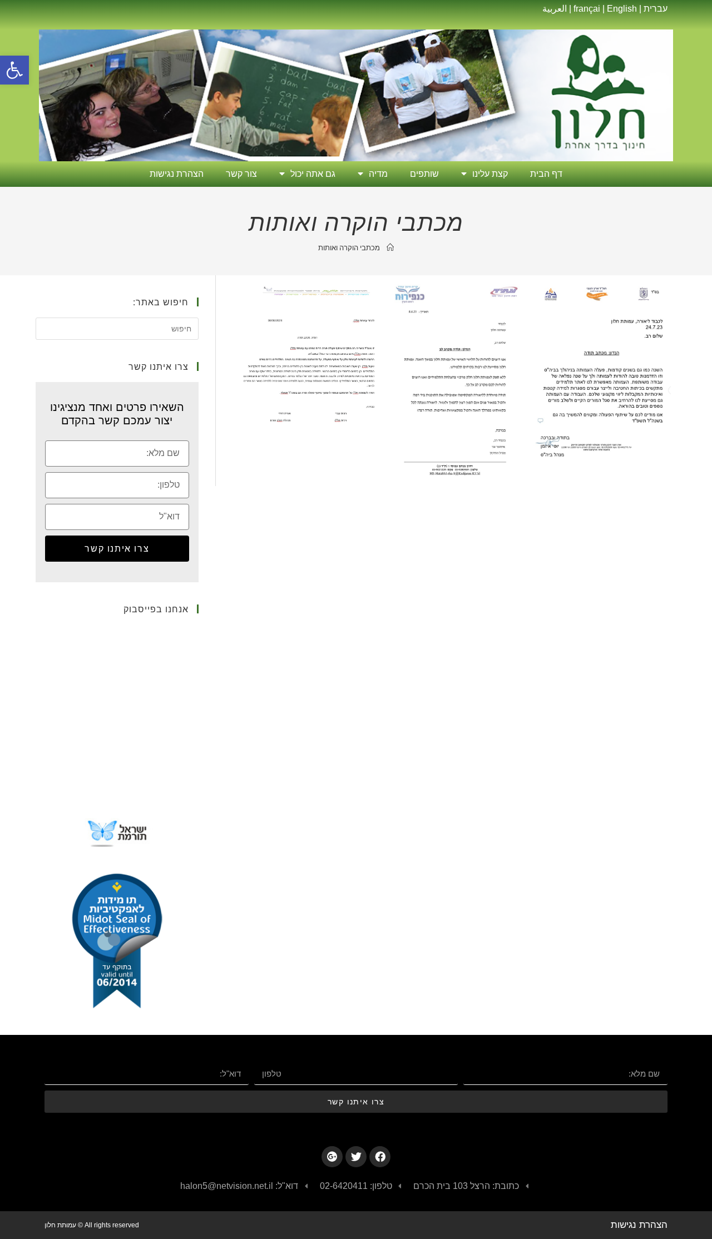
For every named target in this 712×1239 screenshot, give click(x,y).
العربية (554, 8)
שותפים (424, 174)
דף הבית (546, 174)
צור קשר (241, 174)
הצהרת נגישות (177, 174)
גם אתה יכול (312, 174)
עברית (656, 8)
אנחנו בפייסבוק (156, 609)
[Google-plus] (332, 1156)
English (622, 8)
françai (586, 8)
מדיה (378, 174)
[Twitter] (356, 1156)
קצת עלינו (490, 174)
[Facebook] (379, 1156)
